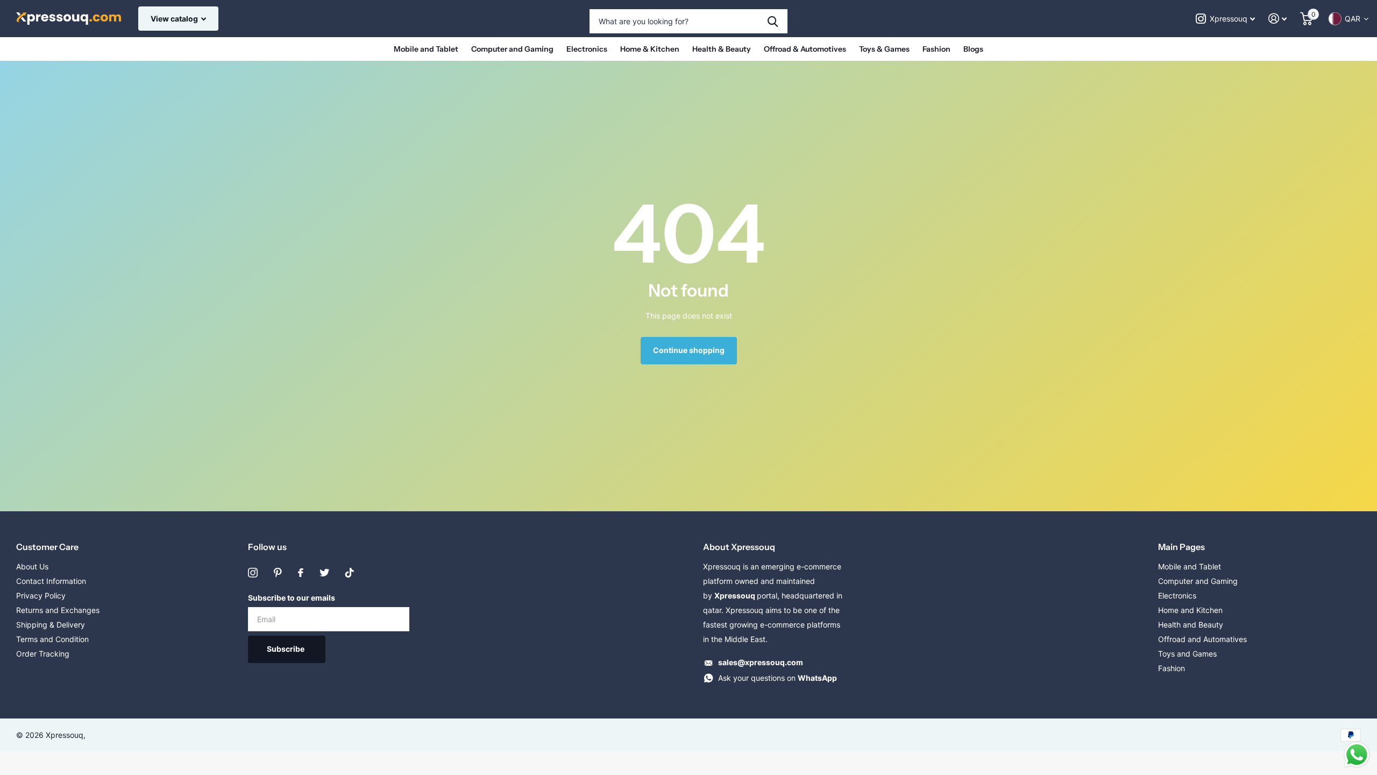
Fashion (936, 49)
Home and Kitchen (1190, 610)
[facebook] (300, 572)
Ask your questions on (777, 677)
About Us (32, 566)
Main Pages (1181, 546)
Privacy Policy (41, 595)
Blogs (973, 49)
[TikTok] (349, 572)
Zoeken (772, 21)
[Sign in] (1277, 18)
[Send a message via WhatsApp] (1357, 755)
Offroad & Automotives (805, 49)
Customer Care (47, 546)
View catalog (175, 18)
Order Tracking (42, 653)
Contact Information (51, 581)
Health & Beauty (721, 49)
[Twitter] (324, 572)
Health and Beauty (1190, 624)
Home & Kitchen (649, 49)
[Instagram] (253, 572)
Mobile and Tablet (426, 49)
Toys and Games (1187, 653)
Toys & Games (884, 49)
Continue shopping (689, 350)
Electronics (586, 49)
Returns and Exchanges (58, 610)
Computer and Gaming (512, 49)
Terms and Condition (52, 639)
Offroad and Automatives (1202, 639)
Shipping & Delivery (50, 624)
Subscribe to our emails (291, 597)
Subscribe (286, 648)
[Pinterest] (278, 572)
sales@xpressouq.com (760, 662)
